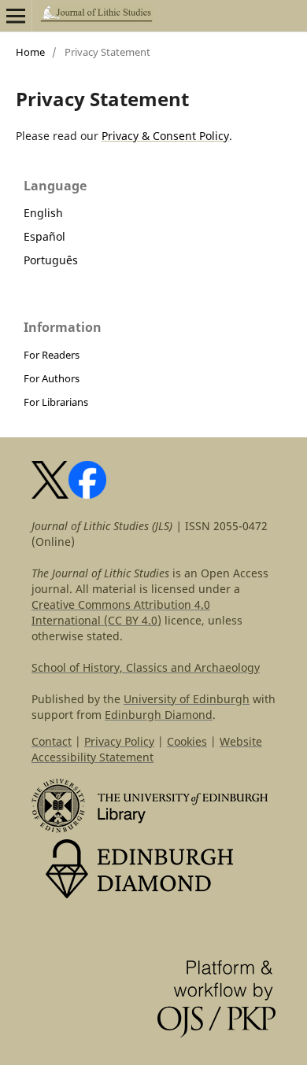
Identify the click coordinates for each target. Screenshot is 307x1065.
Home (30, 52)
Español (44, 236)
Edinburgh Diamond (159, 714)
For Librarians (56, 402)
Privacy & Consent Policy (165, 135)
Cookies (187, 741)
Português (51, 259)
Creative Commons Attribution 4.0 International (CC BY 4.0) (120, 612)
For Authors (52, 378)
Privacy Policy (119, 741)
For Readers (52, 355)
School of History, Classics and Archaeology (145, 667)
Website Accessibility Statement (146, 749)
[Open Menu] (15, 15)
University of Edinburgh (187, 698)
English (43, 212)
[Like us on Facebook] (87, 494)
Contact (51, 741)
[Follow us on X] (49, 494)
